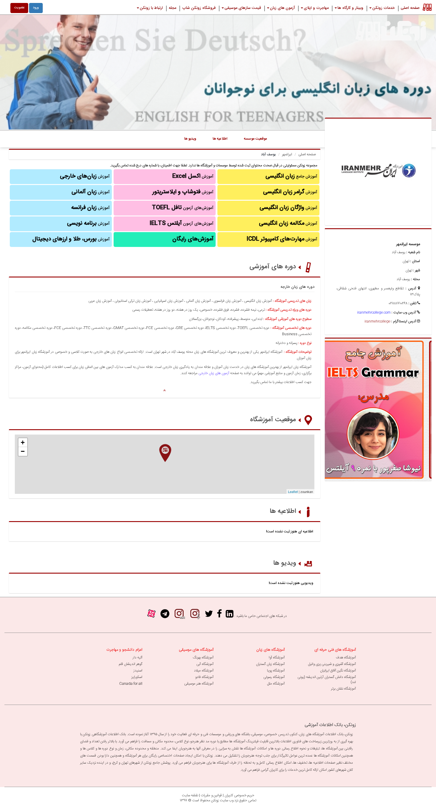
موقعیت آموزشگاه (273, 419)
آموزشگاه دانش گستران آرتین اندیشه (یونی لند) (326, 679)
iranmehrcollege (377, 321)
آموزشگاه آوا (277, 657)
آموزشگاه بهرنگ (203, 657)
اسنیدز (137, 670)
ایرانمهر (287, 154)
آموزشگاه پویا (276, 670)
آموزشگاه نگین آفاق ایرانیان (338, 670)
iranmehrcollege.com (374, 312)
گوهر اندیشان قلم (130, 664)
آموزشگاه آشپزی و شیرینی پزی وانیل (332, 664)
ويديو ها (190, 139)
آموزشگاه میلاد (204, 670)
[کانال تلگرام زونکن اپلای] (164, 616)
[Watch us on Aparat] (151, 616)
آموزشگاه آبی (205, 664)
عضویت (19, 7)
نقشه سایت (190, 795)
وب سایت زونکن (222, 800)
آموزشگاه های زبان (270, 650)
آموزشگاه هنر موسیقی (199, 684)
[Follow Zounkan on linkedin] (229, 616)
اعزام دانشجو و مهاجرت (124, 650)
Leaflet (293, 491)
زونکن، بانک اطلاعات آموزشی (330, 725)
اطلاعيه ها (220, 139)
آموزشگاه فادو (204, 677)
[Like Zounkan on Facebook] (219, 616)
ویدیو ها (284, 563)
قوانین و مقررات (211, 795)
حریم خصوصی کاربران (239, 795)
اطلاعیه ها (283, 511)
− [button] (23, 451)
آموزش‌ (90, 208)
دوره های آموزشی (272, 266)
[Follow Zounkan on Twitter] (209, 616)
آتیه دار (137, 657)
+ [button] (23, 442)
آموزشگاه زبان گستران (270, 664)
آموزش (290, 192)
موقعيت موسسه (255, 139)
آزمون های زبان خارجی (213, 373)
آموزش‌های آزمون (183, 208)
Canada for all (130, 684)
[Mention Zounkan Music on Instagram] (195, 616)
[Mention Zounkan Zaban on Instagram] (179, 616)
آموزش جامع (291, 176)
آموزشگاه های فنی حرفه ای (335, 650)
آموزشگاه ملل (276, 684)
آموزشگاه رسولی (274, 677)
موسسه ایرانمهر (408, 244)
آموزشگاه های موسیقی (196, 650)
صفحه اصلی (307, 154)
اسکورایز (136, 677)
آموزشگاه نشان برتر (343, 689)
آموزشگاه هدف (346, 657)
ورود (36, 7)
